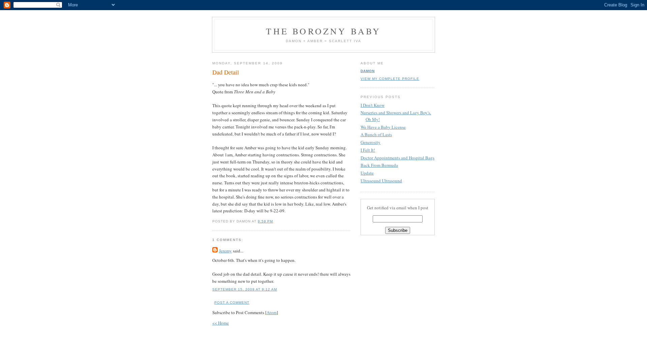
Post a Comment (231, 302)
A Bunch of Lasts (376, 134)
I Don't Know (372, 105)
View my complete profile (390, 79)
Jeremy (225, 251)
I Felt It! (368, 150)
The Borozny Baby (323, 31)
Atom (272, 312)
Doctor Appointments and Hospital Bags (397, 158)
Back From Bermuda (379, 165)
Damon (368, 71)
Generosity (370, 142)
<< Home (220, 323)
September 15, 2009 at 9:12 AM (244, 289)
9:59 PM (265, 221)
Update (367, 173)
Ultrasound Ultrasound (381, 181)
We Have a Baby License (383, 127)
